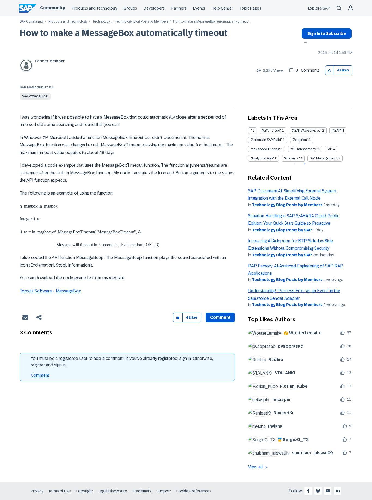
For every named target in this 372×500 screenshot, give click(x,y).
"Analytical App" (262, 158)
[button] (329, 70)
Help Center (222, 8)
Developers (154, 8)
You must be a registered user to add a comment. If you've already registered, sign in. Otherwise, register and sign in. (122, 361)
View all (255, 467)
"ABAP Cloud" (271, 130)
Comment (40, 375)
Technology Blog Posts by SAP (282, 230)
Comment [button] (220, 317)
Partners (179, 8)
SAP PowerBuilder (35, 96)
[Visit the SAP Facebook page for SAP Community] (308, 491)
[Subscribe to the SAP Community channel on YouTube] (328, 491)
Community (52, 7)
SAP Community (32, 21)
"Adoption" (300, 140)
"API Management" (323, 158)
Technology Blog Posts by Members (141, 21)
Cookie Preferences (193, 491)
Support (163, 491)
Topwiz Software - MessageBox (50, 291)
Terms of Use (59, 491)
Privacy (37, 491)
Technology (101, 21)
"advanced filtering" (265, 149)
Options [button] (304, 42)
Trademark (141, 491)
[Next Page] (303, 164)
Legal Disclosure (112, 491)
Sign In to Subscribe (326, 33)
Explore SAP (319, 8)
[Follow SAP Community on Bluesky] (318, 491)
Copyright (84, 491)
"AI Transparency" (304, 149)
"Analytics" (292, 158)
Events (199, 8)
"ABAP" (336, 130)
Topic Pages (250, 8)
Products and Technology (94, 8)
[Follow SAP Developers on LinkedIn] (338, 491)
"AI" (329, 149)
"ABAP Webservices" (306, 130)
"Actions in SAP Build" (266, 140)
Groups (130, 8)
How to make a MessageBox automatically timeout (124, 33)
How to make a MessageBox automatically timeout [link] (211, 21)
